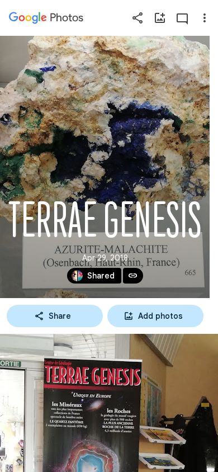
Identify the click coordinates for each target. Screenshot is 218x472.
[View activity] (182, 18)
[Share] (137, 18)
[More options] (204, 18)
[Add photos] (160, 18)
